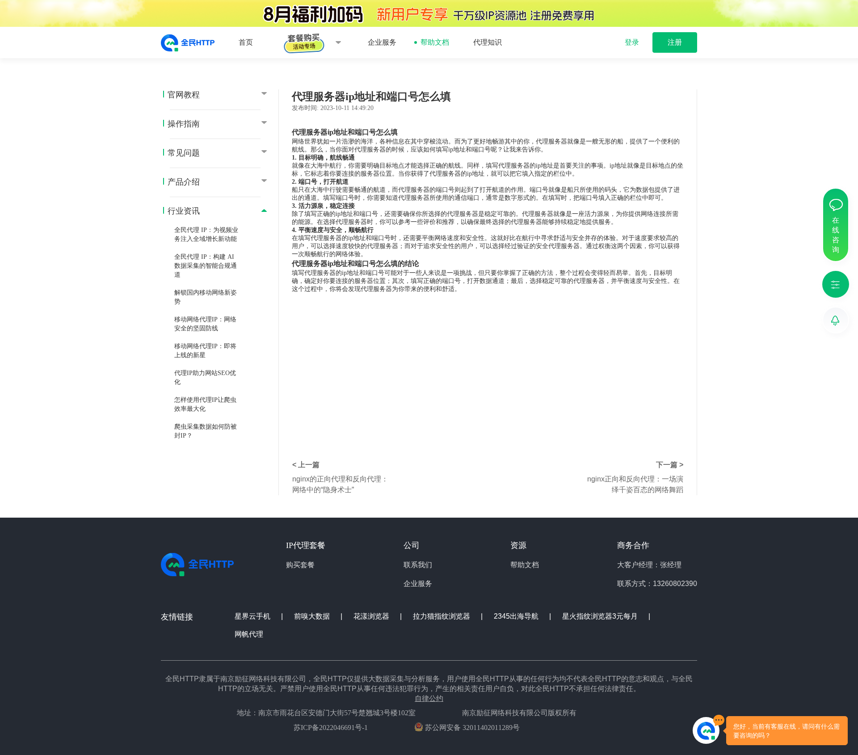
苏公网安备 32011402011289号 (471, 727)
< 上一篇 (306, 464)
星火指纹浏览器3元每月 (600, 616)
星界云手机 (253, 616)
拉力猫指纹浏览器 (442, 616)
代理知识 (487, 42)
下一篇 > (669, 464)
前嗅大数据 (313, 616)
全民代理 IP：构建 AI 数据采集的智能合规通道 (205, 265)
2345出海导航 (517, 616)
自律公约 (429, 698)
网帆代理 (249, 634)
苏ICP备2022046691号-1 (331, 727)
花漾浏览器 (372, 616)
